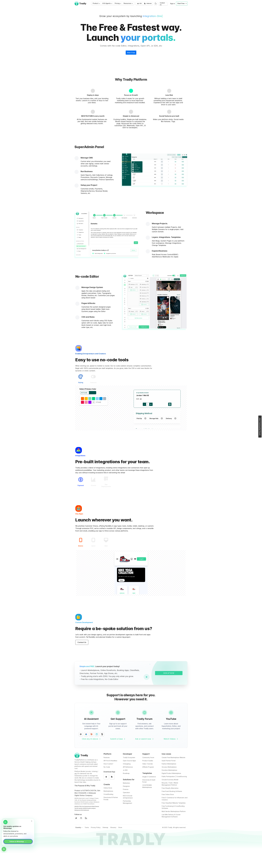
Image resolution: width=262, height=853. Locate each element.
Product (95, 3)
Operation (126, 792)
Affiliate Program (148, 767)
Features (107, 757)
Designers (126, 786)
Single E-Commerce (149, 777)
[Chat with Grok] (102, 734)
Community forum (148, 757)
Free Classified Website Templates (174, 803)
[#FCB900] (86, 398)
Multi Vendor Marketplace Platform (174, 811)
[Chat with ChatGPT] (81, 734)
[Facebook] (86, 818)
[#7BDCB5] (89, 398)
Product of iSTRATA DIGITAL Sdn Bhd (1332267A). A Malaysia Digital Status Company (87, 792)
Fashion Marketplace (169, 764)
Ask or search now (143, 739)
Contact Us (162, 4)
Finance (125, 789)
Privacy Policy (96, 827)
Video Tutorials (147, 764)
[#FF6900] (82, 398)
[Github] (81, 818)
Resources (127, 3)
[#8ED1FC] (97, 398)
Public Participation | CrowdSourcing (174, 776)
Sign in (172, 3)
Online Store (108, 788)
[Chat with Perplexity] (97, 734)
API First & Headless (110, 761)
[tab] (81, 378)
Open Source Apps (129, 761)
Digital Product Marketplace (171, 773)
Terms (87, 827)
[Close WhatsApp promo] (31, 821)
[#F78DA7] (86, 402)
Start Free (131, 53)
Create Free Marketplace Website (173, 757)
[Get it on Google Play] (112, 776)
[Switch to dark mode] (155, 3)
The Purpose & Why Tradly (85, 786)
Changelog (126, 764)
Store (120, 827)
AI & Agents (106, 3)
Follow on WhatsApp (18, 841)
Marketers (126, 783)
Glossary (113, 827)
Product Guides (147, 761)
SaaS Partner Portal (168, 761)
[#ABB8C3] (104, 398)
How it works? (108, 764)
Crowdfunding (108, 794)
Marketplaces (108, 791)
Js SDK (125, 770)
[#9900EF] (89, 402)
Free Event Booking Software (172, 791)
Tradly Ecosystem (129, 757)
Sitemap (105, 827)
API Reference (128, 767)
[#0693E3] (100, 398)
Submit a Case (116, 739)
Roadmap (126, 773)
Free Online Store (168, 794)
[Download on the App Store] (106, 776)
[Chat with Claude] (91, 734)
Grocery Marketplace (169, 767)
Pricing (117, 3)
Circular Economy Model (170, 779)
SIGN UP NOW (168, 673)
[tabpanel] (131, 408)
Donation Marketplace (169, 770)
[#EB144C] (82, 402)
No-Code (107, 767)
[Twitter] (76, 818)
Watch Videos (170, 739)
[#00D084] (93, 398)
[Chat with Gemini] (86, 734)
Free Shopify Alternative (170, 788)
